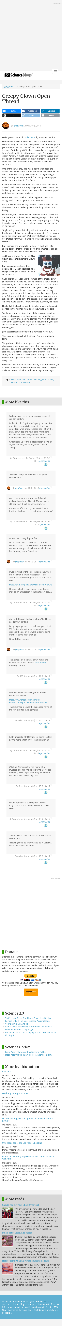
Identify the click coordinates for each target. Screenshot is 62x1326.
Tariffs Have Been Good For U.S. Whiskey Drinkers (28, 1018)
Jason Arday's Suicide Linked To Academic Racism (28, 1054)
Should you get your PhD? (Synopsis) (20, 1205)
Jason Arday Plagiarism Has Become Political (26, 1052)
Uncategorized (18, 379)
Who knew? (40, 662)
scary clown (24, 382)
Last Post (6, 1071)
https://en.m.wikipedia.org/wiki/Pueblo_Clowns (30, 584)
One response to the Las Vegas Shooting (22, 1143)
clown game (40, 379)
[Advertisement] (31, 35)
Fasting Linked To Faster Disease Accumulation (27, 1021)
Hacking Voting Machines (15, 1093)
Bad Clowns (29, 137)
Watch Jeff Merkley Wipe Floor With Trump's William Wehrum (28, 1157)
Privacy (47, 1301)
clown (29, 379)
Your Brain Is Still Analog (16, 1023)
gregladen (9, 86)
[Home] (18, 76)
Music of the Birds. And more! (17, 1233)
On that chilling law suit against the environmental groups (27, 1119)
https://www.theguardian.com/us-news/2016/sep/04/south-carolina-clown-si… (30, 701)
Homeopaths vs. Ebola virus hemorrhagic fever (25, 1261)
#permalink (44, 461)
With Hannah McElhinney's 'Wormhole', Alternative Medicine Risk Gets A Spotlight (28, 1028)
